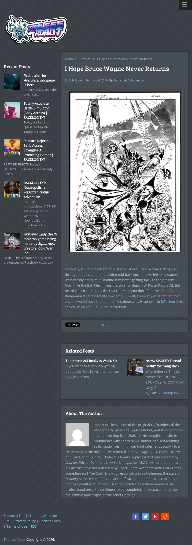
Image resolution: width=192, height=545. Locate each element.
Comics (85, 59)
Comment (135, 80)
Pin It (106, 325)
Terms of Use (17, 526)
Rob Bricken (76, 80)
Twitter (145, 516)
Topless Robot (15, 539)
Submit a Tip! (14, 515)
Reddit (165, 516)
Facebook (135, 516)
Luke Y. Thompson (164, 393)
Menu (185, 5)
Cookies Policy (50, 521)
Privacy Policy (25, 521)
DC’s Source (170, 301)
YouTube (155, 516)
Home (69, 59)
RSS (34, 526)
